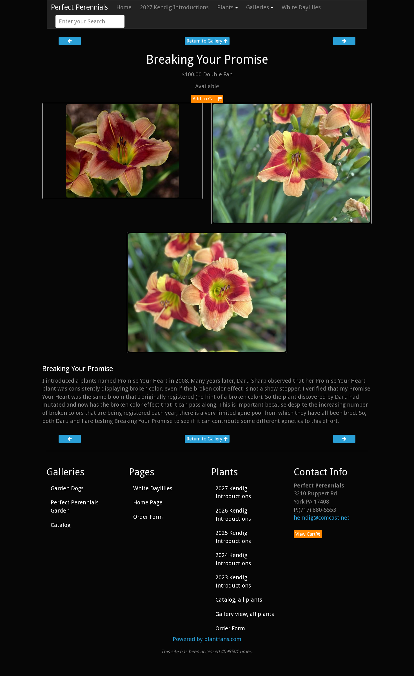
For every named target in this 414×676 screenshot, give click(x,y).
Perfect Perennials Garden (75, 506)
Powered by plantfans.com (207, 639)
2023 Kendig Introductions (233, 581)
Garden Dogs (67, 488)
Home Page (148, 502)
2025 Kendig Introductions (233, 536)
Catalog (60, 525)
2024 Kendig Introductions (233, 559)
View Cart (305, 534)
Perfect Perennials (79, 7)
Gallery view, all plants (244, 614)
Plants (226, 7)
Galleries (258, 7)
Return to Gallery (204, 41)
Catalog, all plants (238, 599)
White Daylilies (301, 7)
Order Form (148, 516)
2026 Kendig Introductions (233, 514)
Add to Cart (205, 98)
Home (124, 7)
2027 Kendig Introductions (174, 7)
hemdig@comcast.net (322, 517)
